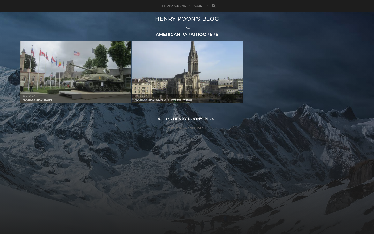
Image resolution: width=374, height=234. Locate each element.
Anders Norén (194, 128)
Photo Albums (174, 6)
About (199, 6)
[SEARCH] (214, 6)
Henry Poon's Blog (187, 18)
